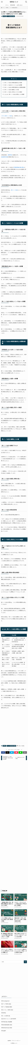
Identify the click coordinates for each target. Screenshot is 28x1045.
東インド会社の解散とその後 (12, 89)
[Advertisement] (14, 727)
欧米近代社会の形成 (7, 1027)
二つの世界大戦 (6, 1015)
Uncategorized (6, 1001)
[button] (3, 752)
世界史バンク (14, 2)
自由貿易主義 (4, 157)
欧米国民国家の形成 (7, 1024)
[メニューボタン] (2, 2)
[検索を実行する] (25, 961)
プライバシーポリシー (16, 1040)
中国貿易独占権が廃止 (18, 167)
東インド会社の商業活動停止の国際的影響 (15, 87)
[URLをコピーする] (25, 752)
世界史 (4, 16)
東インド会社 (14, 190)
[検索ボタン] (26, 2)
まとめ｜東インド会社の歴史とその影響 (14, 94)
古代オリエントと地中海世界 (9, 1018)
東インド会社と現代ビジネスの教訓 (13, 92)
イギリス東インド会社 (6, 115)
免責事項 (9, 1040)
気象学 (4, 1030)
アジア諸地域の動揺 (10, 16)
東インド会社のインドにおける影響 (13, 85)
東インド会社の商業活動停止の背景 (13, 82)
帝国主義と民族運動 (7, 1021)
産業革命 (10, 155)
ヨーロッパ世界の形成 (8, 1009)
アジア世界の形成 (7, 1004)
